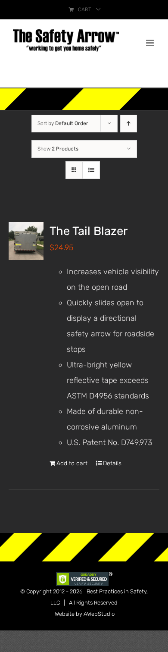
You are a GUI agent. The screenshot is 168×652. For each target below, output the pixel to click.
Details (112, 463)
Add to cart (71, 463)
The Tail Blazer (89, 231)
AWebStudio (99, 614)
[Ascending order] (128, 123)
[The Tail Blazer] (26, 241)
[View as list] (91, 170)
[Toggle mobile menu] (150, 42)
